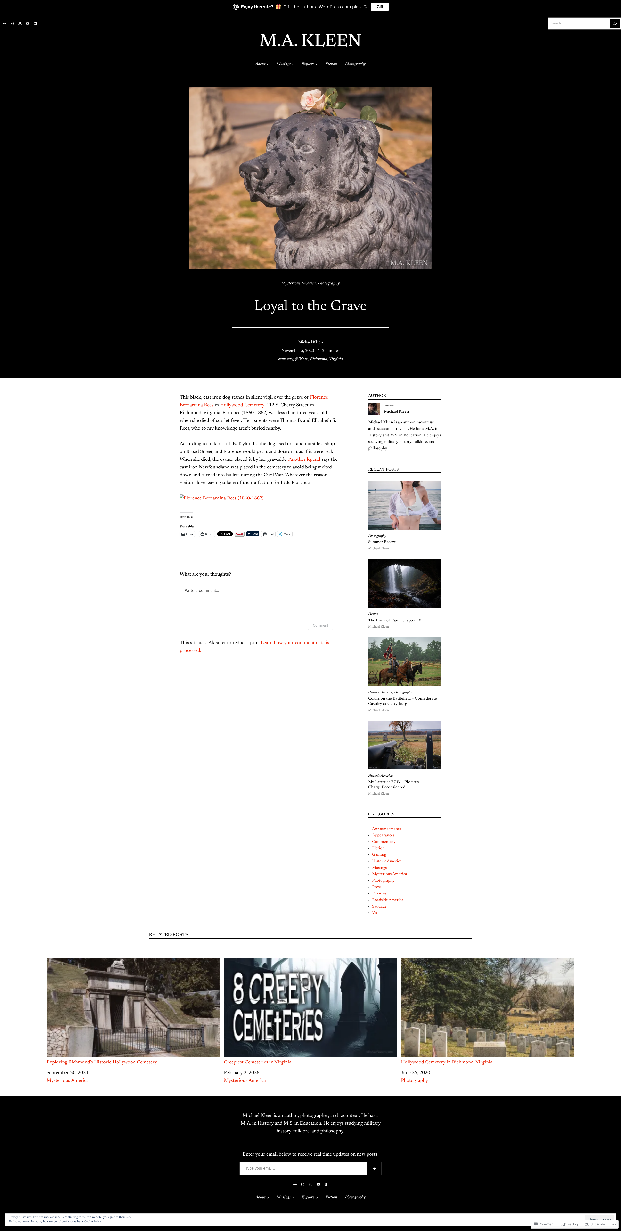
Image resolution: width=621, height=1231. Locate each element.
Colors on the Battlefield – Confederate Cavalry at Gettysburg (402, 701)
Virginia (336, 359)
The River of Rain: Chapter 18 (394, 620)
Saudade (379, 907)
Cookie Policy (92, 1221)
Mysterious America (299, 283)
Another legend (304, 459)
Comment (320, 625)
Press (376, 887)
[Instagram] (12, 23)
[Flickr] (4, 23)
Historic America (380, 692)
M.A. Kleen (310, 42)
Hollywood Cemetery (242, 405)
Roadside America (387, 900)
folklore (301, 359)
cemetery (285, 359)
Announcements (386, 829)
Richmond (318, 359)
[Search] (615, 23)
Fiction (373, 614)
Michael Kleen (310, 342)
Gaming (379, 855)
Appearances (383, 835)
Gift (380, 7)
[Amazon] (20, 23)
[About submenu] (267, 64)
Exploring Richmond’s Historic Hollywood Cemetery (102, 1062)
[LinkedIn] (35, 23)
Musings (379, 868)
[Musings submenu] (293, 64)
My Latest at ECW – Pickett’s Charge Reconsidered (393, 784)
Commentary (384, 842)
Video (377, 913)
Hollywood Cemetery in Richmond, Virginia (446, 1062)
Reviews (379, 893)
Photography (329, 283)
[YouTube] (28, 23)
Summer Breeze (382, 542)
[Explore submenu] (316, 64)
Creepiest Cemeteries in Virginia (257, 1062)
